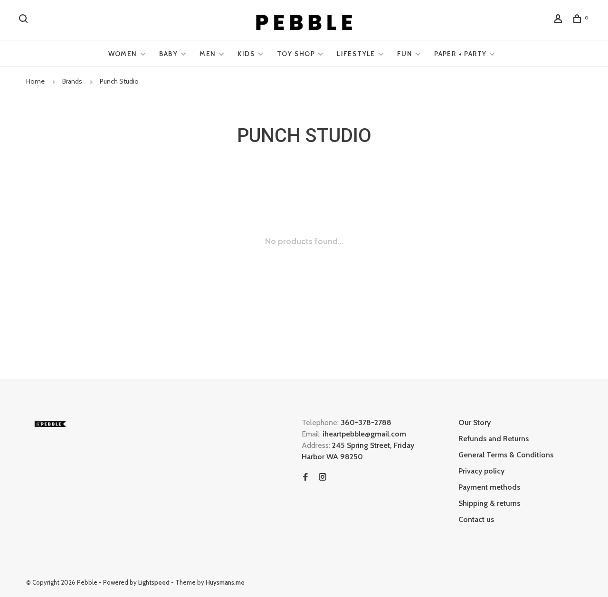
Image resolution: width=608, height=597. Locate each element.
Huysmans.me (225, 582)
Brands (72, 81)
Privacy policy (481, 470)
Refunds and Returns (493, 438)
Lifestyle (356, 53)
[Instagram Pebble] (322, 477)
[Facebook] (305, 477)
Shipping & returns (489, 503)
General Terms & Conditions (505, 454)
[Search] (24, 20)
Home (35, 81)
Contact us (476, 519)
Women (122, 53)
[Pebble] (50, 424)
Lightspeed (154, 582)
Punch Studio (119, 81)
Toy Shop (296, 53)
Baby (168, 53)
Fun (404, 53)
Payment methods (489, 487)
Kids (246, 53)
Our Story (474, 422)
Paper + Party (460, 53)
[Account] (559, 20)
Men (208, 53)
